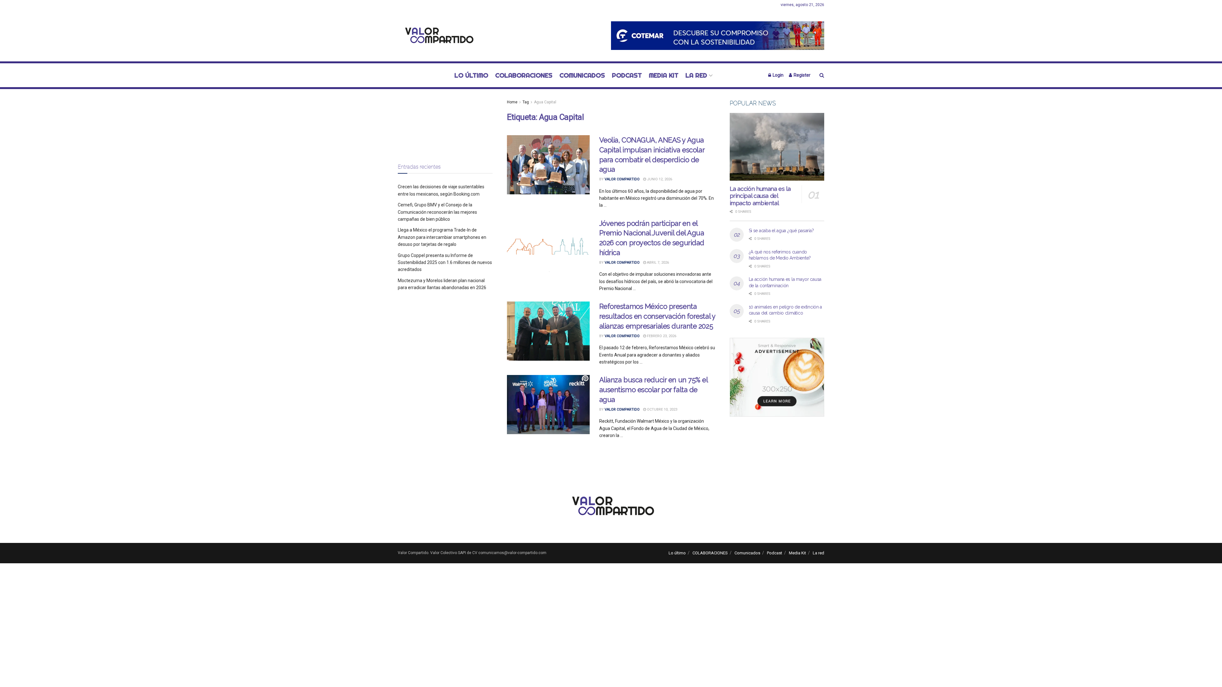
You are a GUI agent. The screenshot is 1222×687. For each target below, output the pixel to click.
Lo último (471, 75)
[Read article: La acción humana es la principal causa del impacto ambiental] (777, 147)
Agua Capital (545, 102)
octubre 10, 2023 (661, 409)
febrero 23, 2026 (661, 336)
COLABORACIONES (523, 75)
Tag (526, 102)
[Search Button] (821, 75)
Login (777, 75)
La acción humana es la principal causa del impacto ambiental (760, 195)
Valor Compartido (622, 179)
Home (512, 102)
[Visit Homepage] (437, 36)
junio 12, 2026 (659, 179)
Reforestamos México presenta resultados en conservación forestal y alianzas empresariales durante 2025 (657, 316)
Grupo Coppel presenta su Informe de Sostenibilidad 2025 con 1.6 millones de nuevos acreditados (445, 262)
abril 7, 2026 (657, 262)
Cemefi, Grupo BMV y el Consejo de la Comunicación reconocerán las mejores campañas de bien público (437, 212)
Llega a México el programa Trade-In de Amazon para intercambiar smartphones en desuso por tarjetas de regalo (442, 237)
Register (802, 75)
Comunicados (582, 75)
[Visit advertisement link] (717, 35)
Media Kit (663, 75)
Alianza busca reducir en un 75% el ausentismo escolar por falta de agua (653, 390)
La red (696, 75)
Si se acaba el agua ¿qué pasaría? (781, 230)
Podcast (627, 75)
